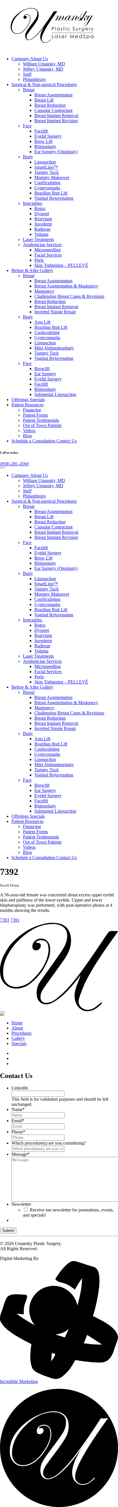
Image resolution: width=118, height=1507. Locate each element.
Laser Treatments (38, 239)
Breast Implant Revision (56, 120)
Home (17, 1022)
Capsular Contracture (53, 110)
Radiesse (42, 229)
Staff (27, 74)
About (17, 1028)
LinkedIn (19, 1087)
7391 (14, 920)
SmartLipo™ (46, 167)
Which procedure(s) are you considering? (48, 1143)
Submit (8, 1230)
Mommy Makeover (51, 177)
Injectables (32, 203)
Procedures (44, 84)
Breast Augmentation (53, 94)
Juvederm (43, 224)
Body (28, 156)
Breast (28, 89)
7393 (4, 920)
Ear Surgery (45, 373)
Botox (40, 208)
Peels (39, 260)
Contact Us (44, 440)
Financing (32, 409)
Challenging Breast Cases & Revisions (69, 296)
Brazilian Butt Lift (50, 193)
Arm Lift (42, 322)
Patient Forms (35, 415)
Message (20, 1154)
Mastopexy (44, 291)
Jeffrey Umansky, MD (43, 69)
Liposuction (45, 162)
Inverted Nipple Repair (55, 311)
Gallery (32, 270)
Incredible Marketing (19, 1381)
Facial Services (48, 255)
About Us (29, 58)
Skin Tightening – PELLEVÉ (61, 265)
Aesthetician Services (42, 244)
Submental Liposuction (55, 394)
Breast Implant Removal (56, 115)
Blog (27, 435)
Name (18, 1109)
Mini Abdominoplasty (54, 347)
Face (27, 125)
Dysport (41, 213)
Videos (29, 430)
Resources (27, 404)
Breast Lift (44, 100)
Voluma (41, 234)
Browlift (42, 368)
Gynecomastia (47, 187)
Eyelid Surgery (48, 136)
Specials (28, 399)
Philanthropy (34, 79)
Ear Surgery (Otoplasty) (56, 151)
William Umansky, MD (44, 63)
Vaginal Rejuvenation (53, 198)
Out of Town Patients (42, 425)
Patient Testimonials (41, 420)
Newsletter (21, 1204)
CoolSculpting (47, 182)
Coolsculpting (47, 332)
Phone (18, 1131)
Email (17, 1120)
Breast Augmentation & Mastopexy (66, 285)
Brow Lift (43, 141)
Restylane (43, 218)
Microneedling (47, 249)
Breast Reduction (50, 105)
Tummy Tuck (46, 172)
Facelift (41, 131)
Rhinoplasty (45, 146)
